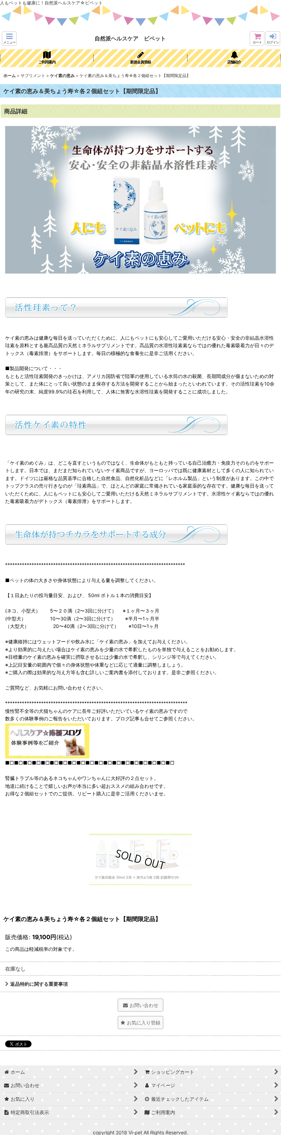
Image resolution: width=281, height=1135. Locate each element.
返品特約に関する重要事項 (39, 984)
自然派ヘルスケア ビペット (130, 38)
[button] (9, 38)
